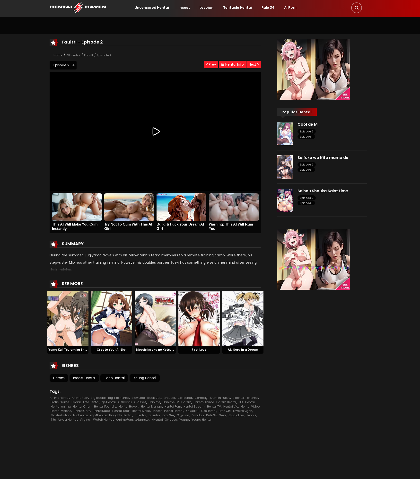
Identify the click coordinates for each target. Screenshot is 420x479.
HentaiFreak (121, 411)
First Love (199, 350)
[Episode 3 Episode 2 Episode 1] (63, 65)
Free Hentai (91, 402)
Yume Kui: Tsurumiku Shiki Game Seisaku (79, 350)
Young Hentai (144, 377)
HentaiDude (101, 411)
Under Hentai (67, 420)
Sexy (222, 415)
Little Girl (225, 411)
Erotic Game (60, 402)
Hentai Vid (230, 406)
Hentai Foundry (105, 406)
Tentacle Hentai (237, 7)
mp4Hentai (98, 415)
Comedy (201, 398)
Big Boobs (98, 398)
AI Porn (290, 7)
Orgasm (183, 415)
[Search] (356, 7)
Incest (184, 7)
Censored (184, 398)
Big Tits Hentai (118, 398)
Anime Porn (80, 398)
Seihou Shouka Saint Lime (323, 191)
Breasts (169, 398)
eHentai (252, 398)
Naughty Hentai (120, 415)
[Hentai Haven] (78, 7)
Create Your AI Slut (112, 350)
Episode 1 (306, 137)
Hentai (250, 402)
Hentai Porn (173, 406)
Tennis (251, 415)
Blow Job (138, 398)
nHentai (140, 415)
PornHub (198, 415)
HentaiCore (82, 411)
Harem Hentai (226, 402)
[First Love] (199, 318)
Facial (76, 402)
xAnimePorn (124, 420)
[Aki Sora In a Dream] (242, 318)
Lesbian (206, 7)
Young (184, 420)
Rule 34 (268, 7)
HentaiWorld (141, 411)
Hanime (154, 402)
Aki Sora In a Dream (243, 350)
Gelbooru (125, 402)
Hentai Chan (82, 406)
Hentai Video (250, 406)
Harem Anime (204, 402)
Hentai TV (214, 406)
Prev (212, 64)
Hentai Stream (194, 406)
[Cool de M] (285, 133)
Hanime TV (171, 402)
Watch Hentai (103, 420)
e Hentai (239, 398)
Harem (59, 377)
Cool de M (307, 124)
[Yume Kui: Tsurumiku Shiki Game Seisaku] (67, 318)
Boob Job (154, 398)
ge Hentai (109, 402)
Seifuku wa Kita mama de (323, 157)
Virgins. (85, 420)
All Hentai (73, 55)
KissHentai (208, 411)
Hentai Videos (61, 411)
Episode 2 (104, 55)
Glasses (140, 402)
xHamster (142, 420)
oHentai (154, 415)
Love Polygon (242, 411)
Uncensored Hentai (152, 7)
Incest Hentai (84, 377)
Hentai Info (234, 64)
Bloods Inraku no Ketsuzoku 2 (158, 350)
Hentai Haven (129, 406)
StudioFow (236, 415)
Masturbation (61, 415)
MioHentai (80, 415)
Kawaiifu (192, 411)
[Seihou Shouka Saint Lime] (285, 199)
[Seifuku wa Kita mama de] (285, 166)
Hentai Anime (60, 406)
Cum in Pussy (220, 398)
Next (253, 64)
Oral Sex (168, 415)
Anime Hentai (59, 398)
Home (57, 55)
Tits (53, 420)
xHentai (157, 420)
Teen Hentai (114, 377)
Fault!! (88, 55)
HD (241, 402)
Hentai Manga (151, 406)
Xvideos (171, 420)
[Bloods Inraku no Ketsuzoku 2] (155, 318)
